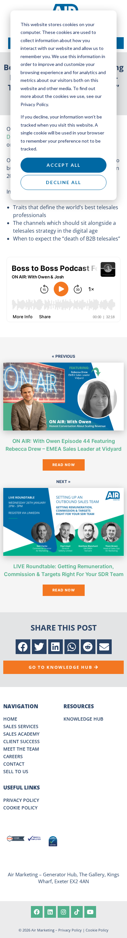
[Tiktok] (77, 912)
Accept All (63, 165)
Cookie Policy (97, 930)
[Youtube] (90, 912)
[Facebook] (37, 912)
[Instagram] (63, 912)
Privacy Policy (70, 930)
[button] (23, 646)
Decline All (63, 182)
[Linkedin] (50, 912)
